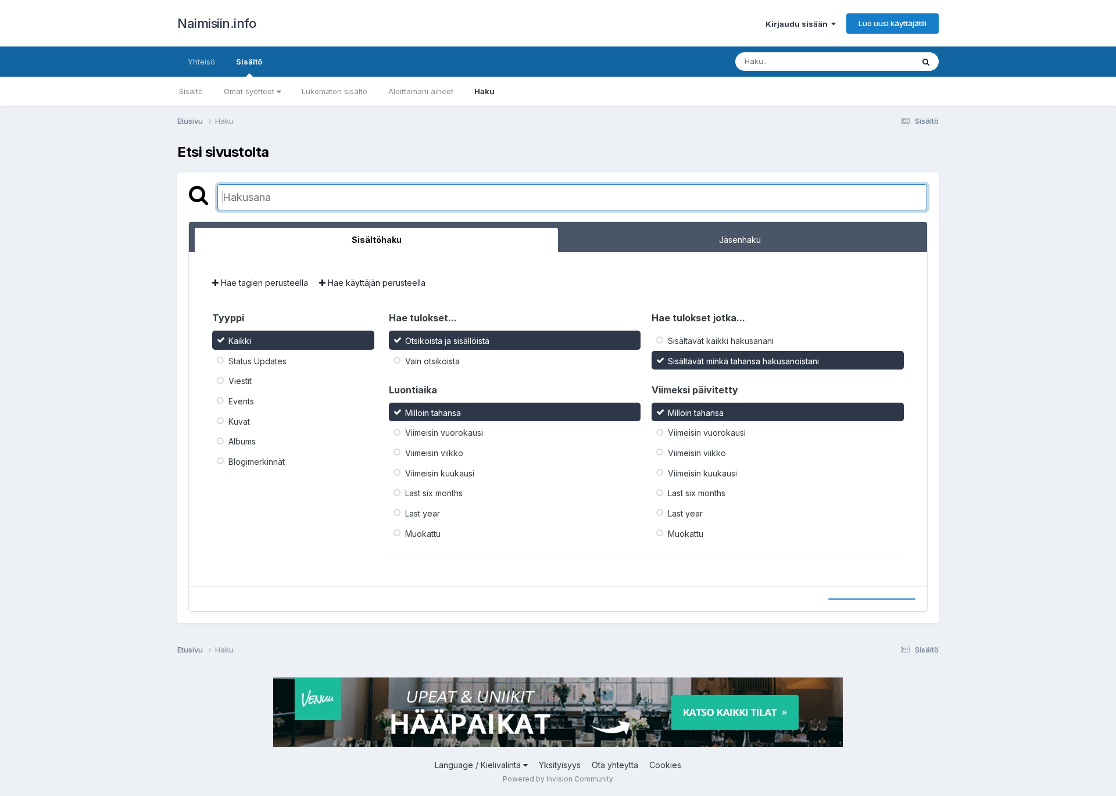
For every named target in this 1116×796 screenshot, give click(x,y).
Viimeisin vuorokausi (444, 433)
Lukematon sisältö (334, 91)
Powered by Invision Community (558, 779)
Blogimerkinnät (256, 462)
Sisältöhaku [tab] (377, 240)
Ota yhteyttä (615, 765)
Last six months (434, 493)
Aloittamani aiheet (420, 91)
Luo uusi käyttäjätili (893, 23)
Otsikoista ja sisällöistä (447, 341)
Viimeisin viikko (434, 453)
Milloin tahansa (433, 412)
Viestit (240, 381)
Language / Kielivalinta (479, 765)
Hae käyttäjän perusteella (375, 283)
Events (241, 401)
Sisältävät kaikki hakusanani (721, 341)
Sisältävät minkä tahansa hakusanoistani (743, 360)
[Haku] (926, 61)
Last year (422, 513)
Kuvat (239, 421)
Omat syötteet (250, 91)
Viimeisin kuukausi (439, 473)
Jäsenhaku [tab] (740, 240)
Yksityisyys (560, 765)
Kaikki (239, 341)
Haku (484, 91)
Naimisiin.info (216, 23)
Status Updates (257, 360)
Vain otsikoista (432, 360)
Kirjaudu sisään (798, 23)
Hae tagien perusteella (263, 283)
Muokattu (423, 533)
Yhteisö (201, 61)
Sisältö (249, 61)
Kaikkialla (881, 61)
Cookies (665, 765)
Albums (242, 441)
